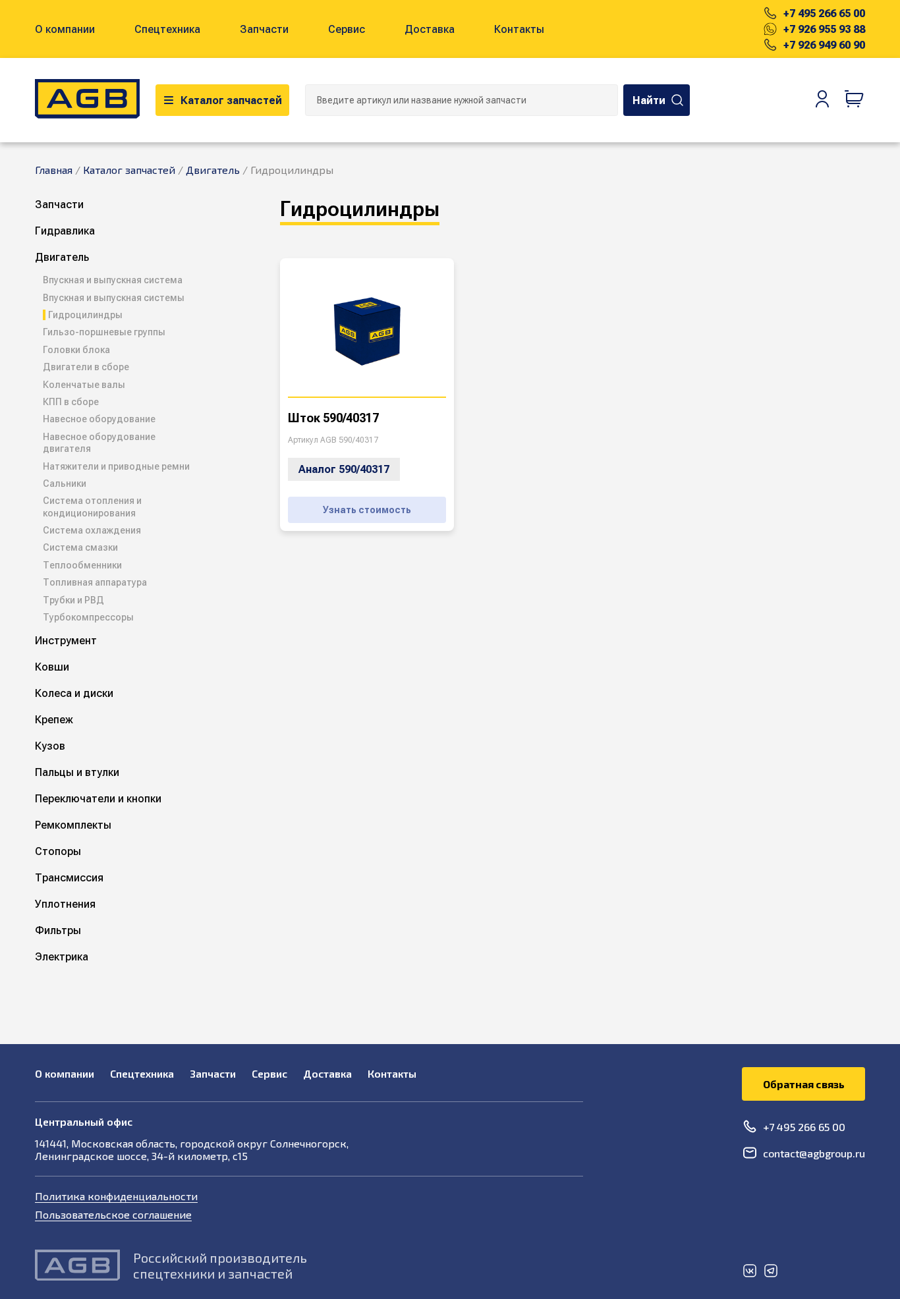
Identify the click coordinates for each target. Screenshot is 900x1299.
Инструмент (66, 640)
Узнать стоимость (367, 510)
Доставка (430, 29)
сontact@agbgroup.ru (814, 1153)
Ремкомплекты (73, 825)
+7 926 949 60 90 (824, 45)
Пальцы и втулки (77, 772)
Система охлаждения (92, 530)
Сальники (64, 483)
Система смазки (80, 547)
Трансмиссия (69, 877)
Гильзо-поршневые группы (104, 332)
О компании (65, 29)
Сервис (346, 29)
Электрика (61, 957)
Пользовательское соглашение (113, 1214)
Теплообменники (82, 565)
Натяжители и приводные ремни (116, 466)
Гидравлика (65, 231)
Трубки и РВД (73, 600)
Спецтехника (167, 29)
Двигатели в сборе (86, 367)
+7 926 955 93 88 (824, 29)
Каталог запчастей (231, 100)
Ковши (52, 667)
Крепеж (54, 719)
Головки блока (76, 350)
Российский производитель (220, 1257)
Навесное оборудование (99, 419)
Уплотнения (65, 904)
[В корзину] (854, 99)
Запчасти (264, 29)
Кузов (50, 746)
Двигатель (62, 257)
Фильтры (58, 930)
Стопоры (58, 851)
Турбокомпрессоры (88, 617)
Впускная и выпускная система (113, 280)
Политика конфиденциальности (116, 1196)
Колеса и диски (74, 693)
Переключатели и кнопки (98, 798)
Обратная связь (804, 1084)
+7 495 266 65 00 (824, 13)
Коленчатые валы (84, 384)
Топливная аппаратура (95, 582)
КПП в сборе (71, 402)
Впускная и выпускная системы (113, 297)
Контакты (519, 29)
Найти (649, 100)
